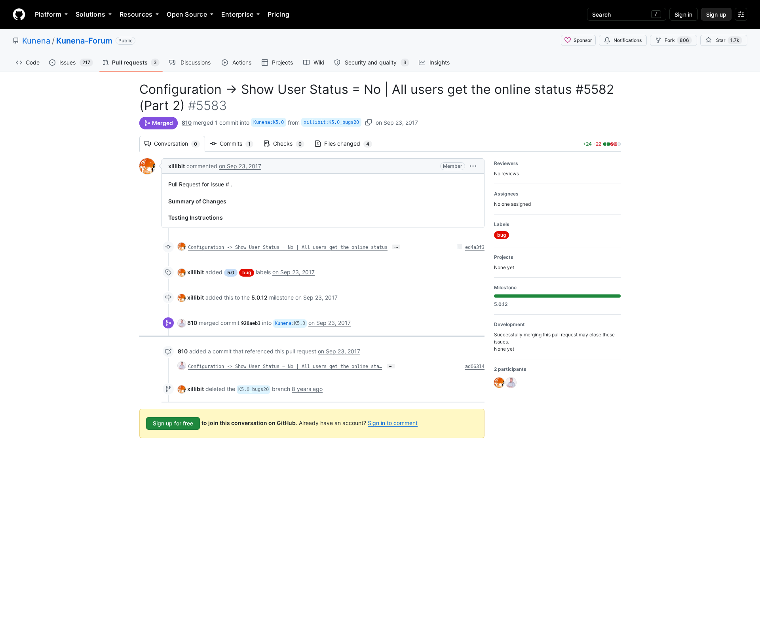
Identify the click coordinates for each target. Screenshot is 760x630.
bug (246, 272)
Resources (136, 14)
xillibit (176, 166)
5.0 (230, 272)
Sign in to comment (393, 422)
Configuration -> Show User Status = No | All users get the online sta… (285, 366)
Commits (239, 143)
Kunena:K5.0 (268, 122)
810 (187, 122)
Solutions (90, 14)
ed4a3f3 (474, 247)
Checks (291, 143)
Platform (48, 14)
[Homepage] (19, 14)
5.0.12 (259, 297)
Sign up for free (173, 423)
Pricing (278, 14)
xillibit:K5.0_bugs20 (331, 122)
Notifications (628, 40)
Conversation (179, 143)
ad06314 (474, 366)
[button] (473, 166)
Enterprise (237, 14)
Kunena (36, 41)
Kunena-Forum (84, 41)
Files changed (350, 143)
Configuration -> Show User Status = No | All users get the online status (288, 247)
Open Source (187, 14)
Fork (677, 40)
